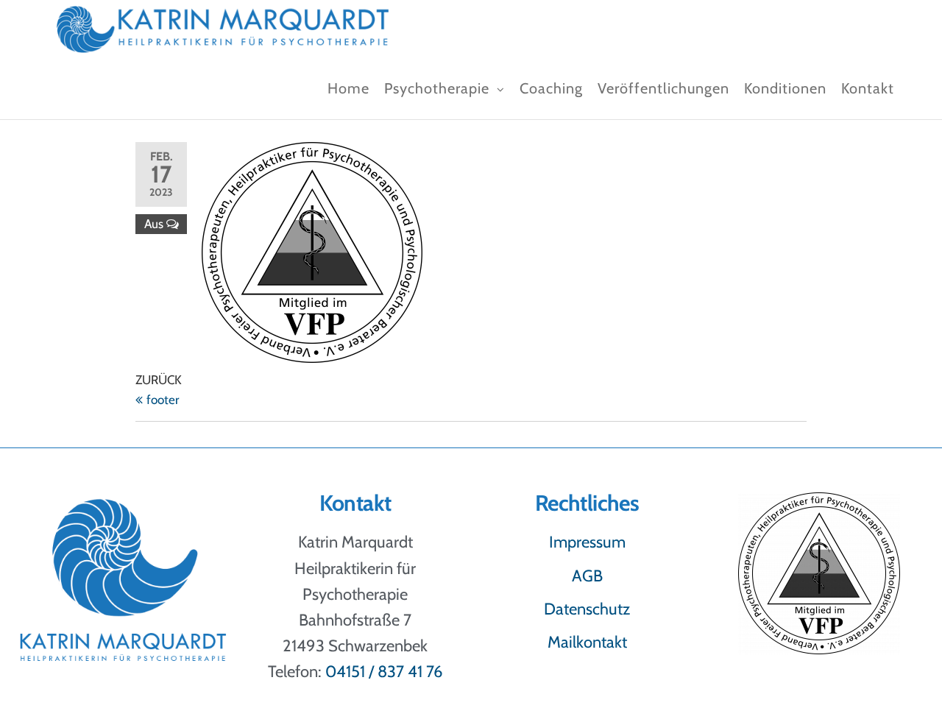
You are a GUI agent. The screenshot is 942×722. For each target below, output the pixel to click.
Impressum (587, 542)
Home (348, 88)
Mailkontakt (587, 642)
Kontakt (867, 88)
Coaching (551, 88)
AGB (587, 576)
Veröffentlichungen (663, 88)
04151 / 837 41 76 (384, 672)
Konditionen (785, 88)
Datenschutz (587, 609)
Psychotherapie (436, 88)
